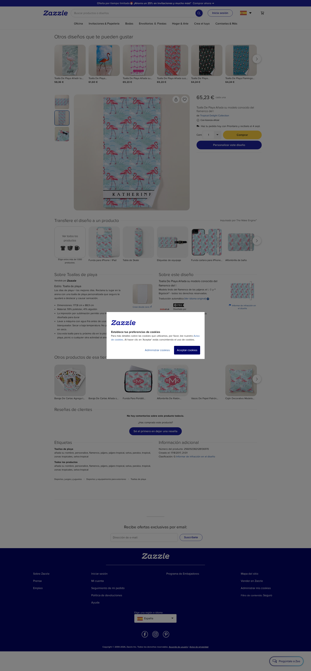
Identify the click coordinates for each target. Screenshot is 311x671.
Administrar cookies (157, 350)
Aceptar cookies (187, 350)
